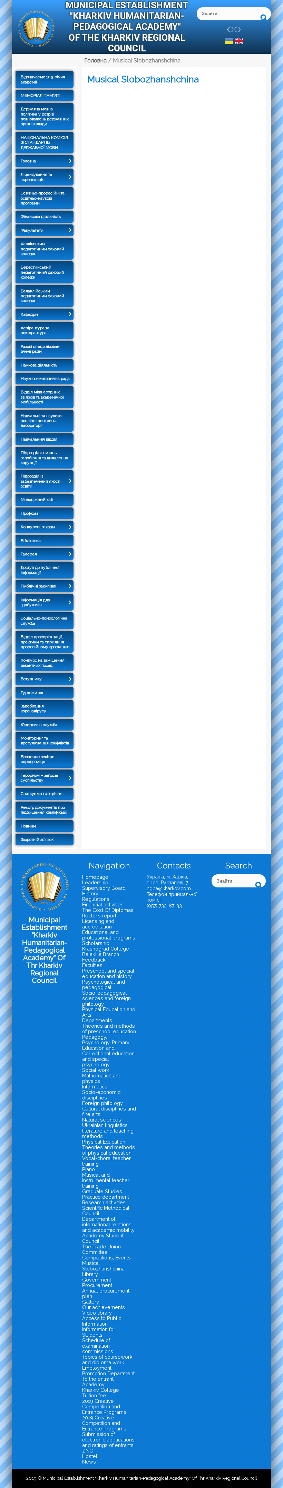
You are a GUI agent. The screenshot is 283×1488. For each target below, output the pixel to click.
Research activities (104, 1202)
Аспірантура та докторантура (35, 330)
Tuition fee (94, 1395)
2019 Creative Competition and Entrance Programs (104, 1406)
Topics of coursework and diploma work (107, 1359)
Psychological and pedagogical (103, 984)
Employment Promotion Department (108, 1370)
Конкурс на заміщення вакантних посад (43, 662)
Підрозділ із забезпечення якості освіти (40, 481)
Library (90, 1274)
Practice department (105, 1197)
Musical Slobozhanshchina (103, 1265)
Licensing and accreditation (98, 923)
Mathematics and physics (101, 1078)
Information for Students (98, 1332)
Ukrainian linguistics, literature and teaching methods (108, 1130)
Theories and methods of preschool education (109, 1028)
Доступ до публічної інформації (40, 570)
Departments (97, 1020)
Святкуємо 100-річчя (41, 793)
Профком (29, 513)
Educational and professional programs (108, 935)
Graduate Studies (102, 1191)
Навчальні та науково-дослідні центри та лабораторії (42, 420)
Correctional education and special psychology (108, 1058)
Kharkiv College (100, 1390)
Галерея (29, 554)
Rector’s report (99, 915)
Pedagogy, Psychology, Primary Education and (105, 1042)
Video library (97, 1313)
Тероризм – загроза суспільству (39, 778)
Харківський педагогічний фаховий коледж (42, 248)
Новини (28, 826)
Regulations (95, 899)
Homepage (95, 877)
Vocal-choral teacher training (106, 1161)
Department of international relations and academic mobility (108, 1224)
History (90, 893)
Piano (88, 1169)
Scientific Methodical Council (105, 1210)
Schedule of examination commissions (97, 1345)
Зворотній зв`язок (37, 839)
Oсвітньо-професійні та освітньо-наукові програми (43, 198)
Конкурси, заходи (38, 526)
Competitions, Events (106, 1257)
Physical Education (103, 1142)
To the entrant (98, 1379)
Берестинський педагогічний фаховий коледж (42, 272)
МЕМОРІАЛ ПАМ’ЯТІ (40, 95)
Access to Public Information (101, 1321)
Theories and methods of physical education (108, 1150)
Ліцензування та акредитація (36, 177)
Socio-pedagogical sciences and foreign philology (106, 998)
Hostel (89, 1456)
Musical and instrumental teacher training (105, 1180)
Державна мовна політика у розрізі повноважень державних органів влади (45, 116)
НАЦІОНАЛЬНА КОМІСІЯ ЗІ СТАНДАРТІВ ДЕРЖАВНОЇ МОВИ (44, 142)
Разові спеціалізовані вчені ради (40, 349)
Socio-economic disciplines (101, 1094)
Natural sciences (101, 1120)
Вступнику (31, 678)
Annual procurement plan (105, 1293)
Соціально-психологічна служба (44, 620)
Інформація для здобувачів (35, 602)
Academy (93, 1384)
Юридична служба (39, 724)
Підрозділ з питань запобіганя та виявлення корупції (44, 457)
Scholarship (95, 943)
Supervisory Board (104, 888)
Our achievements (103, 1307)
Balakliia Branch (100, 954)
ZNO (88, 1451)
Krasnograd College (105, 949)
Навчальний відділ (39, 439)
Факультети (32, 230)
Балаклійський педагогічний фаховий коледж (42, 296)
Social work (95, 1070)
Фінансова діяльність (41, 216)
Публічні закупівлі (38, 586)
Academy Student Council (103, 1238)
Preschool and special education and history (108, 973)
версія (233, 29)
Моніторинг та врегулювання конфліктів (45, 740)
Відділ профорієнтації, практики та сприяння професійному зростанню (45, 641)
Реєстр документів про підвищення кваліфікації (44, 810)
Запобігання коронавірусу (33, 708)
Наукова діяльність (39, 365)
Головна (28, 161)
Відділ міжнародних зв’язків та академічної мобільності (42, 397)
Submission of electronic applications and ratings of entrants (108, 1439)
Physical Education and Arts (108, 1012)
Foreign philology (102, 1103)
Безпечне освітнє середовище (38, 759)
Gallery (90, 1302)
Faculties (92, 965)
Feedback (94, 960)
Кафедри (29, 314)
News (89, 1462)
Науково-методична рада (45, 378)
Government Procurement (97, 1282)
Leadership (95, 882)
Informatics (94, 1086)
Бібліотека (31, 540)
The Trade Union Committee (101, 1249)
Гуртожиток (32, 692)
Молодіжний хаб (37, 499)
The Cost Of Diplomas (108, 910)
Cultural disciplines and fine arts (109, 1111)
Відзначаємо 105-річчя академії (43, 79)
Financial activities (103, 904)
